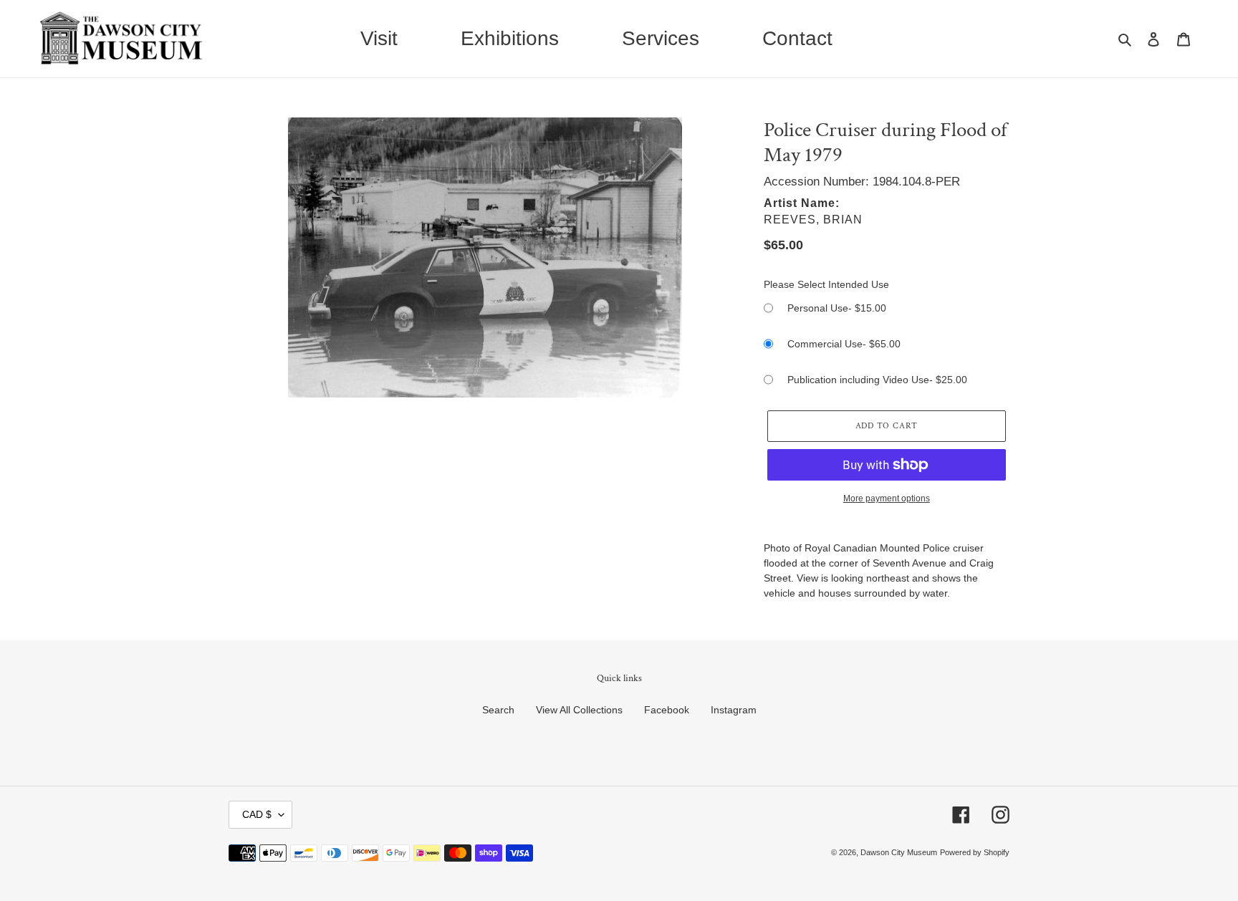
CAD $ (257, 814)
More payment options (886, 498)
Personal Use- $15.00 (836, 308)
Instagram (734, 710)
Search (498, 710)
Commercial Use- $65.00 (844, 344)
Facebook (666, 710)
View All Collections (579, 710)
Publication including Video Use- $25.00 (877, 379)
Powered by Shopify (974, 852)
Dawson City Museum (898, 852)
